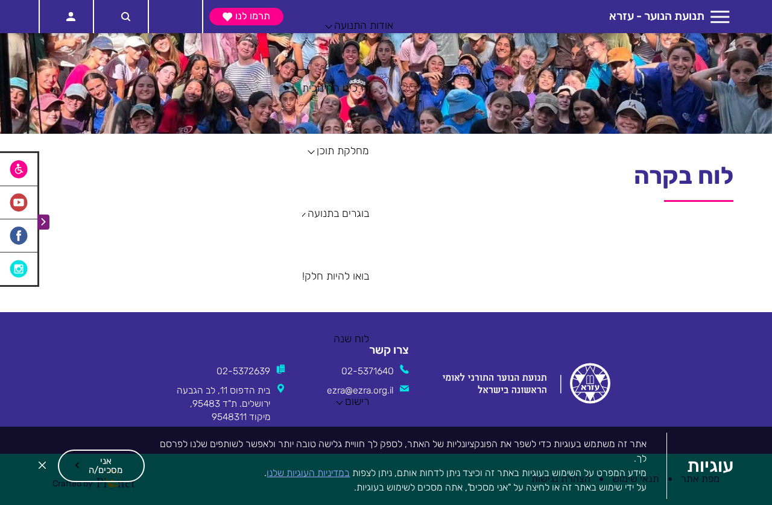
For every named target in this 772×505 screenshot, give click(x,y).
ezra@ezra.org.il (360, 390)
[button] (101, 466)
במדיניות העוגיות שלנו (308, 472)
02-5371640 (367, 371)
